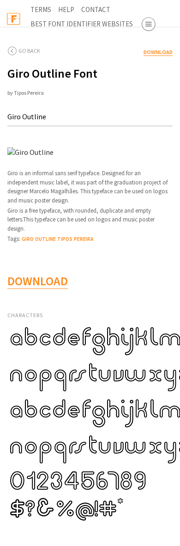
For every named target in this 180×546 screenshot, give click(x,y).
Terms (40, 9)
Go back (29, 50)
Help (66, 9)
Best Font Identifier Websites (81, 23)
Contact (95, 9)
